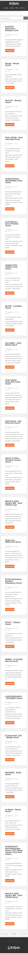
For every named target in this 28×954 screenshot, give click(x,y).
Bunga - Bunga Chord (12, 64)
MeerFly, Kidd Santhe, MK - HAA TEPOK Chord (13, 895)
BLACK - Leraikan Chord (13, 307)
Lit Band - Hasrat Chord (13, 810)
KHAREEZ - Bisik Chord (13, 773)
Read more (9, 50)
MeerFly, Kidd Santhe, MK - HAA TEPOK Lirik (13, 503)
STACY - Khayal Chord (12, 623)
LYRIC (17, 8)
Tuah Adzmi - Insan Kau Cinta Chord (12, 382)
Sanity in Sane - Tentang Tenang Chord (13, 460)
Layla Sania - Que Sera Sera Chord (13, 422)
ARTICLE (22, 8)
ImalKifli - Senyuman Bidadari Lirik (11, 28)
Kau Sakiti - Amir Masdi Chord (13, 344)
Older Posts (23, 933)
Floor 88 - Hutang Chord (13, 101)
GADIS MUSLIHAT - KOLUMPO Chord (13, 697)
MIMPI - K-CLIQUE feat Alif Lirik (14, 660)
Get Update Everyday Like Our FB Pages (11, 11)
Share (8, 36)
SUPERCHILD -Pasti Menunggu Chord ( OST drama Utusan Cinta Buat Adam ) (14, 850)
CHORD (11, 8)
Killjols (14, 3)
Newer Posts (4, 933)
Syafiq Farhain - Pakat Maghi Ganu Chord (13, 180)
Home (14, 933)
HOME (6, 8)
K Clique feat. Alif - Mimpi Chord (13, 736)
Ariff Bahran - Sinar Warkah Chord (11, 224)
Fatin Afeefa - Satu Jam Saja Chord (14, 138)
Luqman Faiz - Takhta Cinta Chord (11, 267)
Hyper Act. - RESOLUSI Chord (13, 541)
